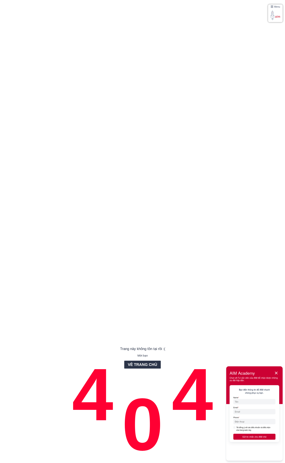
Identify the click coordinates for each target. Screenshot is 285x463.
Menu (277, 6)
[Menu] (272, 6)
